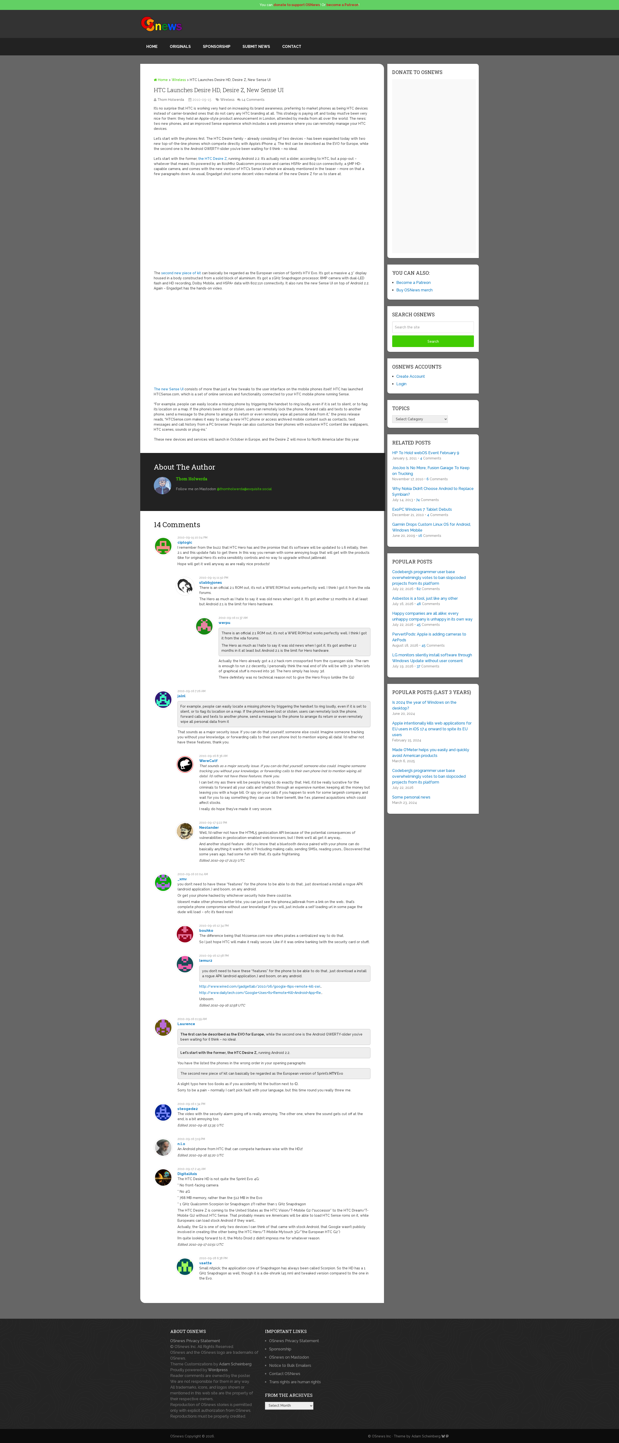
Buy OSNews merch (414, 290)
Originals (180, 46)
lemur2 (205, 960)
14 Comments (253, 100)
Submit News (256, 46)
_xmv (182, 879)
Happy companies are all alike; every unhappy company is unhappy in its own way (432, 616)
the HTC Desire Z (212, 159)
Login (401, 384)
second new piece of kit (181, 273)
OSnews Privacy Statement (195, 1341)
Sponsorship (216, 46)
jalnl (181, 696)
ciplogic (184, 542)
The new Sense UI (169, 389)
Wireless (179, 80)
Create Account (410, 376)
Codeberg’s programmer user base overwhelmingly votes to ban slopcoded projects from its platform (429, 578)
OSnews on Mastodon (289, 1357)
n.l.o (181, 1144)
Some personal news (411, 797)
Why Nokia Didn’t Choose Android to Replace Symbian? (433, 491)
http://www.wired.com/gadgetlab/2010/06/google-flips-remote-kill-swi (259, 986)
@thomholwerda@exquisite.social (244, 489)
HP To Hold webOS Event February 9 (425, 453)
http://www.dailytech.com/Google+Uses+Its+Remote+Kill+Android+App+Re (260, 993)
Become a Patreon (413, 282)
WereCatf (208, 761)
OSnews (177, 1436)
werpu (224, 623)
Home (152, 46)
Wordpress (218, 1370)
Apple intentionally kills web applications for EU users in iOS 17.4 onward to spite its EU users (432, 729)
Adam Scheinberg (235, 1364)
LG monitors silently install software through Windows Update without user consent (432, 658)
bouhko (206, 930)
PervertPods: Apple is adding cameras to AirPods (429, 637)
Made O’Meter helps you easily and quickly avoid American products (430, 752)
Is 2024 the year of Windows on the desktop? (424, 705)
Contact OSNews (284, 1373)
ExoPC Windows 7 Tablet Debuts (422, 509)
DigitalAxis (187, 1174)
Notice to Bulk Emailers (290, 1365)
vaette (205, 1263)
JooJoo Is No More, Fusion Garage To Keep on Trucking (431, 471)
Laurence (186, 1024)
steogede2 (187, 1109)
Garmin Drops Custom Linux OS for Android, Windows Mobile (431, 527)
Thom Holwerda (170, 100)
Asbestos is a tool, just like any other (425, 598)
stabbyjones (210, 582)
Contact (291, 46)
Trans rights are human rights (295, 1382)
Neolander (209, 827)
